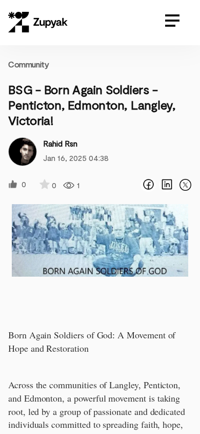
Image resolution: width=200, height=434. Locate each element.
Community (28, 64)
